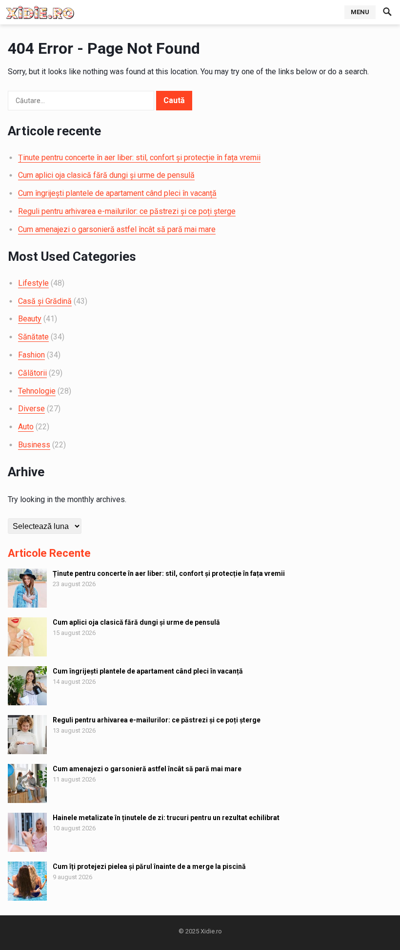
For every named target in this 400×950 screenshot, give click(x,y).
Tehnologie (37, 391)
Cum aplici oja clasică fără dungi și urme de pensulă (106, 175)
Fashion (31, 354)
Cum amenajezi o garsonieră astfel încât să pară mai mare (117, 229)
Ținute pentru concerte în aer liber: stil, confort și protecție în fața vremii (139, 157)
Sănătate (33, 336)
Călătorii (32, 373)
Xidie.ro (211, 931)
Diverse (31, 408)
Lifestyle (33, 283)
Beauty (29, 318)
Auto (26, 426)
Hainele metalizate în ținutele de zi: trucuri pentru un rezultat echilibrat (166, 818)
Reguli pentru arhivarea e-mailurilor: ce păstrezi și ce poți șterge (127, 211)
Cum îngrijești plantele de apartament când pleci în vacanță (117, 193)
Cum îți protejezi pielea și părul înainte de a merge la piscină (149, 866)
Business (34, 444)
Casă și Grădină (45, 301)
